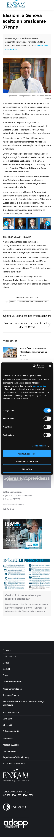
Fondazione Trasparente (14, 763)
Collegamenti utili (11, 731)
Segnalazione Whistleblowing (16, 757)
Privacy (6, 675)
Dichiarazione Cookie (12, 681)
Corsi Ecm (7, 718)
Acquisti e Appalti (11, 745)
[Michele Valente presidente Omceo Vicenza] (33, 223)
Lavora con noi (9, 751)
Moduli (6, 663)
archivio (12, 301)
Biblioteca (7, 725)
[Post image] (10, 352)
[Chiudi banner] (50, 366)
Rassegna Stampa (11, 695)
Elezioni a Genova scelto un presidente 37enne (33, 301)
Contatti (6, 669)
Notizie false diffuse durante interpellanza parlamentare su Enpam (33, 352)
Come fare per (9, 656)
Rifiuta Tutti (27, 469)
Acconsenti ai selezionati (27, 461)
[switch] (47, 418)
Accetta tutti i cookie (27, 454)
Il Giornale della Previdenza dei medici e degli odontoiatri (23, 703)
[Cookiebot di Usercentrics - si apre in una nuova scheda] (33, 366)
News (25, 297)
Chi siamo (7, 650)
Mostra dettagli (39, 446)
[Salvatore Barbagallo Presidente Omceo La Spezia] (45, 223)
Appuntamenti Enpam (12, 689)
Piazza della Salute (11, 712)
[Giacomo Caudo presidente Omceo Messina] (20, 223)
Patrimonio (8, 738)
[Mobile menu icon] (49, 5)
